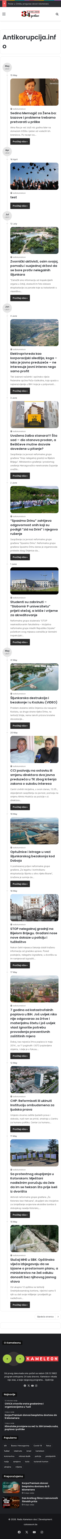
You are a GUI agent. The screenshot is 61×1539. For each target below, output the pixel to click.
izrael (28, 1451)
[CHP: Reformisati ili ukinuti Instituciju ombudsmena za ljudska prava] (34, 1079)
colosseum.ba (30, 1524)
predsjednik (51, 1456)
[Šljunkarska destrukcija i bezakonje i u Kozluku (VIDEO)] (34, 676)
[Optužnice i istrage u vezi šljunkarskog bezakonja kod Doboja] (34, 830)
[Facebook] (25, 1386)
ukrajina (7, 1467)
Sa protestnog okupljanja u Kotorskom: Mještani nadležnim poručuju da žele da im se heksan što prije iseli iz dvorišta (33, 1183)
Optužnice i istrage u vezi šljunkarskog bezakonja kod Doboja (32, 856)
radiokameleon (19, 109)
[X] (28, 1386)
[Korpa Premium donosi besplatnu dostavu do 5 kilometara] (11, 1487)
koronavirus (9, 1456)
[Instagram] (36, 1386)
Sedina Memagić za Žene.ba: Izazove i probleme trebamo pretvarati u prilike (33, 117)
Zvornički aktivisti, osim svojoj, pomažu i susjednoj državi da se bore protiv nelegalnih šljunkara (34, 268)
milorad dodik (24, 1456)
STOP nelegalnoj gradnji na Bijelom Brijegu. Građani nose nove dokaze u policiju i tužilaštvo (33, 935)
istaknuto (18, 1451)
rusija (6, 1461)
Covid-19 (38, 1445)
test (13, 197)
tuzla (27, 1461)
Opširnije (49, 1380)
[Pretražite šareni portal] (57, 15)
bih (5, 1445)
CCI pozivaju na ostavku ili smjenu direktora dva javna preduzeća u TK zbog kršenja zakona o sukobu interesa (33, 777)
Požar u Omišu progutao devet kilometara (28, 3)
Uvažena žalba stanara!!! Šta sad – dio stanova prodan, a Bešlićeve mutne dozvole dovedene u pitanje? (33, 442)
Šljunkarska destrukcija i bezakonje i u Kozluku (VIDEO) (33, 700)
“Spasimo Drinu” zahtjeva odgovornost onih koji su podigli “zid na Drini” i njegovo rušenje (34, 527)
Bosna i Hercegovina (20, 1445)
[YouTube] (32, 1386)
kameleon (40, 1451)
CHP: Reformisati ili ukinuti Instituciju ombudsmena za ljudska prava (32, 1105)
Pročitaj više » (20, 141)
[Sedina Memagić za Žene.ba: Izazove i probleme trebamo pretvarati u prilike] (34, 92)
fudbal (7, 1451)
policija (38, 1456)
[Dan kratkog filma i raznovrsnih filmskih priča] (11, 1502)
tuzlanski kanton (41, 1461)
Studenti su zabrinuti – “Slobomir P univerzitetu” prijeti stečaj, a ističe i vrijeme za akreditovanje (34, 608)
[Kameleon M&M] (30, 14)
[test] (34, 176)
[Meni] (3, 15)
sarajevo (17, 1461)
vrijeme (18, 1467)
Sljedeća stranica (45, 1316)
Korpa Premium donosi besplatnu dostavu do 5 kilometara (35, 1486)
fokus (48, 1445)
